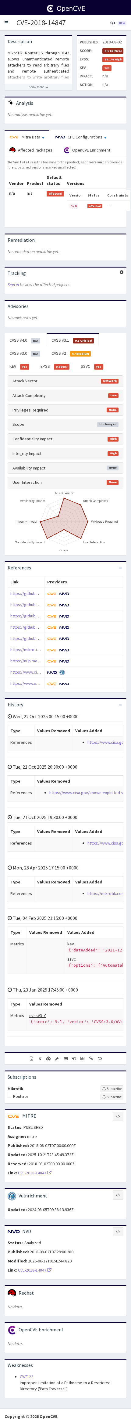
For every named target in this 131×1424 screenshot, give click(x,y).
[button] (6, 22)
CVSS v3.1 (71, 340)
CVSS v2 (70, 353)
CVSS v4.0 (23, 340)
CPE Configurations (85, 137)
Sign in (13, 284)
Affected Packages (34, 150)
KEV (18, 366)
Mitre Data (31, 137)
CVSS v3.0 (23, 353)
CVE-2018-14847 (41, 22)
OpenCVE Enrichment (90, 150)
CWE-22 (26, 1376)
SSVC (91, 366)
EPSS (54, 366)
